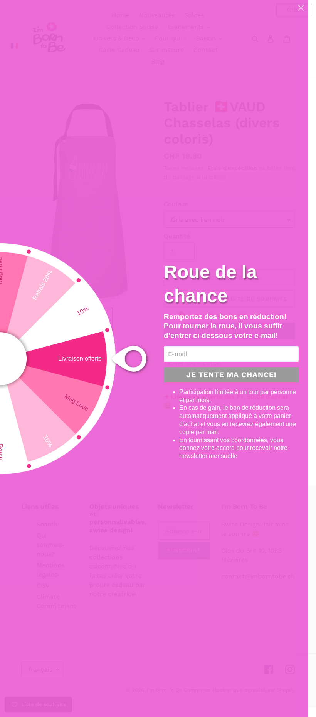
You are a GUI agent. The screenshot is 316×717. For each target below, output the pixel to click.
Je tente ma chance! (231, 374)
